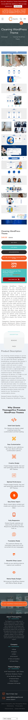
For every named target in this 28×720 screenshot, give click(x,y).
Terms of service (9, 708)
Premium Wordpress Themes (14, 674)
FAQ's (14, 654)
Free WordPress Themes (14, 676)
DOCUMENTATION (14, 252)
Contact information (20, 708)
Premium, (23, 323)
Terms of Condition (14, 659)
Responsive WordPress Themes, (11, 325)
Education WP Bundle (14, 683)
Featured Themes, (21, 321)
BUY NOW (14, 242)
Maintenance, (11, 323)
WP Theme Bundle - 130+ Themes (14, 671)
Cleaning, (12, 321)
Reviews (14, 340)
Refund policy (10, 706)
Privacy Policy (14, 661)
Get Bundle (18, 6)
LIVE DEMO (14, 247)
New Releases (14, 681)
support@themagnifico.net (14, 697)
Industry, (4, 323)
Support (14, 651)
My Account (14, 656)
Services (23, 325)
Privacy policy (19, 706)
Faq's (14, 346)
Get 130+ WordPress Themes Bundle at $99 (13, 258)
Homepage (4, 37)
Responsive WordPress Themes (16, 398)
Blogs (14, 649)
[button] (2, 19)
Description (14, 334)
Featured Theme (14, 678)
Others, (18, 323)
